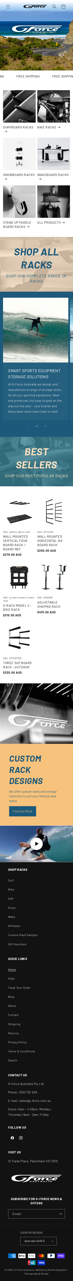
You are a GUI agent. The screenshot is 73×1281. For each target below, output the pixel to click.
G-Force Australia (24, 1270)
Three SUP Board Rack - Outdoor (17, 665)
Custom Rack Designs (23, 935)
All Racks (14, 926)
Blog (11, 996)
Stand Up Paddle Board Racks (17, 224)
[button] (8, 6)
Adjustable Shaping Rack (48, 604)
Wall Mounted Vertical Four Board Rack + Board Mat (15, 542)
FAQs (11, 978)
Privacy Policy (17, 1042)
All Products (49, 222)
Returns (13, 1033)
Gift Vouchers (17, 944)
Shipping (14, 1024)
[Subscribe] (60, 1214)
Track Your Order (19, 987)
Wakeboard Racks (53, 175)
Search (12, 1060)
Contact (13, 1015)
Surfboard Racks (18, 127)
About (12, 1005)
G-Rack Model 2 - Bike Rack (17, 607)
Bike (11, 889)
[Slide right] (45, 426)
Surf (11, 880)
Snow (11, 907)
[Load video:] (36, 844)
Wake (11, 916)
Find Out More (22, 811)
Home (12, 969)
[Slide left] (27, 426)
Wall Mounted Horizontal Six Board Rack (49, 540)
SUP (11, 898)
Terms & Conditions (21, 1051)
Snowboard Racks (19, 175)
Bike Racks (46, 127)
